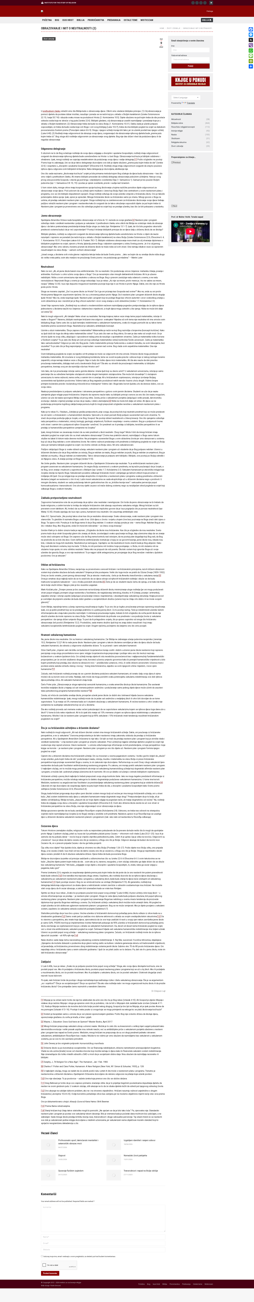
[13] (42, 1106)
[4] (42, 1026)
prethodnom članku (51, 111)
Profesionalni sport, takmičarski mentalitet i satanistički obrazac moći (78, 1142)
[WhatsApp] (250, 50)
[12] (42, 1090)
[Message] (250, 55)
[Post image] (48, 1144)
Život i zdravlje (49, 39)
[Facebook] (250, 29)
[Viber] (250, 45)
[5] (42, 1043)
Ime (172, 46)
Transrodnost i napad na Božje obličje (141, 1170)
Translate (191, 103)
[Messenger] (250, 34)
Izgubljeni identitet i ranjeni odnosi (139, 1140)
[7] (42, 1062)
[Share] (250, 66)
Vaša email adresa (179, 55)
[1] (136, 159)
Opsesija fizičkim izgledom (70, 1170)
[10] (42, 1078)
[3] (42, 1021)
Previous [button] (176, 162)
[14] (42, 1110)
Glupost (61, 1155)
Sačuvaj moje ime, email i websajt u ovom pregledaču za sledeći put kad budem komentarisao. (79, 1256)
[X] (250, 40)
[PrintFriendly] (250, 61)
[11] (42, 1083)
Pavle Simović (55, 1286)
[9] (42, 1071)
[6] (42, 1048)
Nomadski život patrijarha (135, 1155)
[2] (42, 1014)
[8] (42, 1066)
